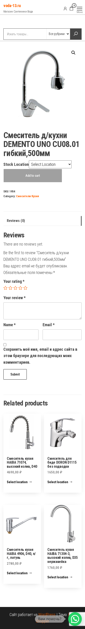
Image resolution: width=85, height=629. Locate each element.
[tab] (42, 221)
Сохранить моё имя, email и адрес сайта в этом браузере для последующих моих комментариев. (40, 356)
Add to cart (32, 175)
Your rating (13, 281)
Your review (14, 297)
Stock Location (16, 164)
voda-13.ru (12, 5)
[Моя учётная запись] (65, 8)
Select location (17, 482)
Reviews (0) (16, 221)
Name (9, 324)
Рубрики (20, 22)
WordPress (47, 614)
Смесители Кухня (27, 196)
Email (49, 324)
